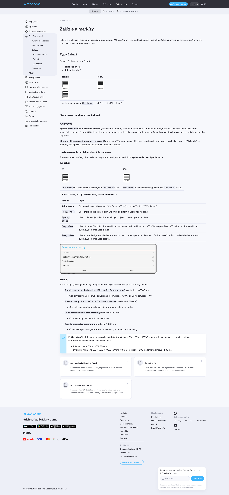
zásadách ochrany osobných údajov (182, 487)
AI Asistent (110, 11)
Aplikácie (33, 26)
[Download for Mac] (69, 426)
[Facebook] (175, 413)
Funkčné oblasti (36, 36)
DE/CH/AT (201, 421)
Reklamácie (125, 452)
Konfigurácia (34, 77)
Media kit (155, 417)
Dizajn (85, 4)
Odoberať (197, 478)
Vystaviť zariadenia (37, 92)
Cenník (154, 424)
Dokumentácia (121, 4)
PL (191, 421)
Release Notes (35, 126)
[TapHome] (32, 4)
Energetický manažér (38, 121)
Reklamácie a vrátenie (130, 462)
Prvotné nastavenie (37, 31)
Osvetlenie (36, 68)
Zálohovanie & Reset (38, 102)
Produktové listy (158, 428)
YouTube (177, 429)
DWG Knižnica (157, 421)
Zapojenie (33, 21)
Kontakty (194, 4)
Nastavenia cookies (128, 456)
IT (194, 421)
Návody (96, 11)
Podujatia (124, 435)
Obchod (95, 4)
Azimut (36, 59)
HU (186, 421)
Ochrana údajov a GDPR (130, 449)
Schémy (32, 111)
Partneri (135, 4)
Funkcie (75, 4)
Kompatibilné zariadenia (129, 11)
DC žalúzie (37, 64)
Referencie (107, 4)
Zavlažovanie (37, 45)
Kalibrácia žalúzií (40, 54)
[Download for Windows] (29, 426)
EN (175, 421)
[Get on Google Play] (43, 426)
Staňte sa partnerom (178, 4)
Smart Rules (34, 82)
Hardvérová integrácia (38, 87)
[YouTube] (175, 425)
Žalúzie (35, 50)
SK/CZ (180, 421)
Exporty (32, 116)
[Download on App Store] (55, 426)
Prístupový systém (37, 106)
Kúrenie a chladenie (40, 41)
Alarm (31, 73)
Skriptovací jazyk (36, 97)
